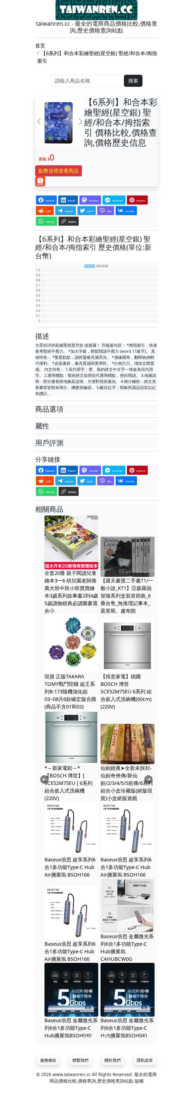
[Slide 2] (96, 1036)
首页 (40, 45)
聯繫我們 (80, 1060)
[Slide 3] (105, 1036)
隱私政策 (145, 1060)
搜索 (133, 80)
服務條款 (48, 1060)
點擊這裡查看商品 (58, 170)
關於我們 (113, 1060)
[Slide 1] (87, 1036)
